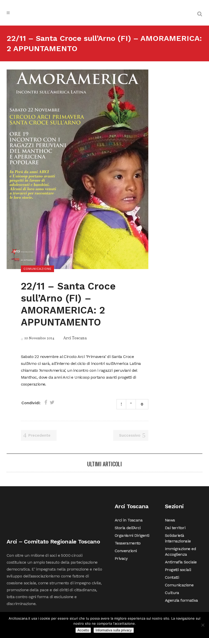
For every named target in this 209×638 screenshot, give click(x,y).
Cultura (172, 592)
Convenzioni (126, 550)
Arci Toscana (75, 338)
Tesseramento (128, 543)
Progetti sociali (178, 569)
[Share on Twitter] (52, 402)
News (170, 520)
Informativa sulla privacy (114, 630)
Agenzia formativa (181, 600)
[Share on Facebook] (45, 402)
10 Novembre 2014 (39, 338)
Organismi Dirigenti (132, 535)
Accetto (83, 630)
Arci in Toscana (128, 520)
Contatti (172, 577)
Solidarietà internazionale (178, 538)
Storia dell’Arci (127, 527)
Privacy (121, 558)
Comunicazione (179, 585)
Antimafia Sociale (181, 562)
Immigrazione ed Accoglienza (180, 551)
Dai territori (175, 527)
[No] (202, 625)
